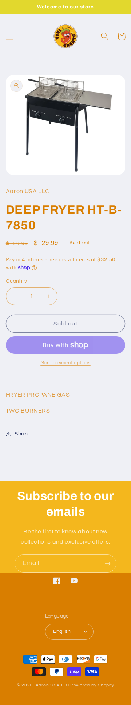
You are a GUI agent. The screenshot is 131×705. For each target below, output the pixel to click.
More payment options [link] (65, 363)
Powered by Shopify (92, 685)
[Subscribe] (107, 563)
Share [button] (22, 433)
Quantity (16, 281)
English (62, 631)
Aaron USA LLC (53, 685)
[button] (9, 36)
